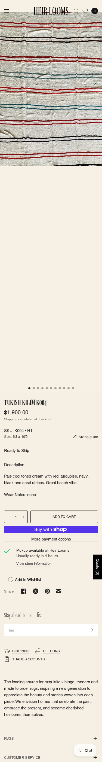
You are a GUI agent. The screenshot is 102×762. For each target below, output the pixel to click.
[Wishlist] (85, 10)
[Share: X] (35, 591)
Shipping (10, 419)
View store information (33, 563)
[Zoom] (51, 89)
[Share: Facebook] (23, 591)
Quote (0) (97, 567)
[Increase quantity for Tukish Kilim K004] (23, 517)
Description (14, 464)
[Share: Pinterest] (47, 591)
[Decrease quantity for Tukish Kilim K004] (8, 517)
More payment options (51, 539)
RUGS (9, 738)
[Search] (76, 11)
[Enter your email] (92, 630)
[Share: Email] (58, 591)
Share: (9, 591)
